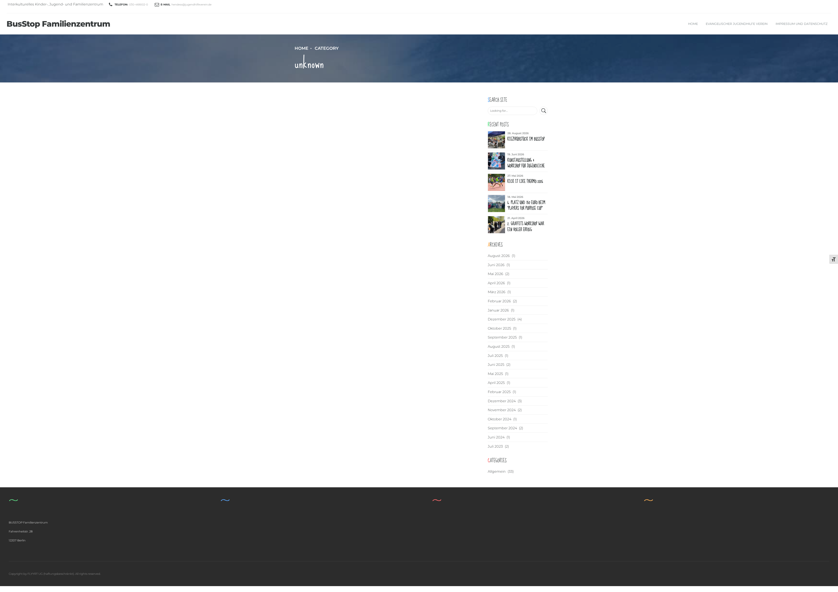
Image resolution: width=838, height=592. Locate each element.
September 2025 (502, 337)
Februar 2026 (499, 301)
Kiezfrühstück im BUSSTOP (526, 139)
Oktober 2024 (499, 419)
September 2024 (502, 428)
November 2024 (502, 410)
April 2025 (496, 383)
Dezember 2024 (502, 401)
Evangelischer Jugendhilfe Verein (737, 24)
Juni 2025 (496, 365)
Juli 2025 (495, 356)
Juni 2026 (496, 265)
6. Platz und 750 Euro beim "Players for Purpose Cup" (526, 205)
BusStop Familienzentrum (58, 24)
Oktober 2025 (499, 328)
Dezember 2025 (501, 319)
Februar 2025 (499, 392)
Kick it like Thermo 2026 (525, 181)
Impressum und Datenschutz (802, 24)
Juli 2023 (495, 446)
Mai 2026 (495, 274)
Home (693, 24)
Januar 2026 (498, 310)
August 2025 (499, 346)
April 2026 (496, 283)
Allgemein (497, 471)
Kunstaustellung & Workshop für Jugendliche (526, 163)
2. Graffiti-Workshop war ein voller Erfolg (525, 226)
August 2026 (499, 256)
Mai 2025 (495, 374)
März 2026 (496, 292)
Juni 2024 (496, 437)
